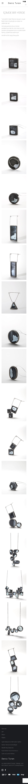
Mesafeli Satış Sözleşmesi (8, 747)
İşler (3, 731)
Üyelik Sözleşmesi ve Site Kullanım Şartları (11, 741)
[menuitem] (25, 4)
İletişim (3, 734)
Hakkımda (4, 728)
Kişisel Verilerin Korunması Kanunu (10, 750)
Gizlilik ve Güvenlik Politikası (8, 753)
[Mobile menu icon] (3, 3)
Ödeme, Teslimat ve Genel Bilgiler (9, 744)
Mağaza (3, 737)
